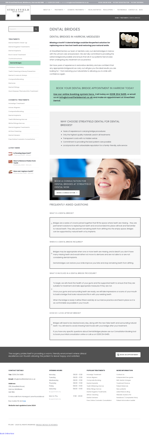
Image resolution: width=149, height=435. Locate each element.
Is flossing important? (22, 153)
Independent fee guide (124, 377)
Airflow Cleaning (15, 131)
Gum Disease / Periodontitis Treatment (23, 91)
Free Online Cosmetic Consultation (22, 139)
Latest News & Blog (123, 392)
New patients (121, 389)
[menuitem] (48, 8)
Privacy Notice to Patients (47, 425)
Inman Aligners (14, 107)
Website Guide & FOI (123, 395)
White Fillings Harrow (17, 123)
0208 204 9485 (53, 2)
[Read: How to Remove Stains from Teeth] (10, 162)
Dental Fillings (14, 87)
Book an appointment (129, 355)
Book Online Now (104, 2)
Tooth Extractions (15, 59)
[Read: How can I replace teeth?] (10, 172)
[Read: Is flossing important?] (10, 154)
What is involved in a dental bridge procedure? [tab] (73, 273)
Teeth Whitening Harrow (18, 119)
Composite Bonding (16, 79)
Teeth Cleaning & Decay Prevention (22, 71)
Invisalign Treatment (17, 103)
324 (24, 401)
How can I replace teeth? (23, 171)
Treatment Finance (123, 383)
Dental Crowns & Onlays (18, 75)
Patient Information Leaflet (125, 400)
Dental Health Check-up (18, 43)
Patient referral (137, 2)
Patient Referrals (122, 386)
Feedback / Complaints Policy (127, 398)
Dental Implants (15, 51)
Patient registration (121, 2)
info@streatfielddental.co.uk (77, 2)
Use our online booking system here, (74, 94)
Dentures (12, 83)
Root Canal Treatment (17, 55)
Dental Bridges (15, 63)
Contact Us (120, 374)
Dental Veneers (14, 135)
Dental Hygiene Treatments (19, 47)
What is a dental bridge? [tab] (62, 213)
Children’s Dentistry (16, 67)
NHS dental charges (123, 380)
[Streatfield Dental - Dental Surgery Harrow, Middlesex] (18, 12)
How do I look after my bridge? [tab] (65, 313)
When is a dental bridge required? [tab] (66, 242)
